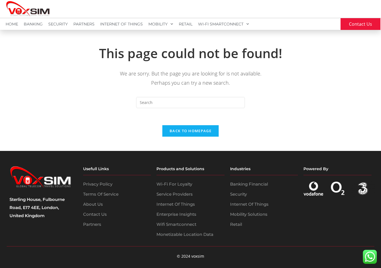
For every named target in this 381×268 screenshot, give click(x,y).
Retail (185, 24)
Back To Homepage (190, 130)
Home (12, 24)
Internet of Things (175, 204)
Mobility (158, 24)
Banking (33, 24)
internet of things (249, 204)
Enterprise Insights (176, 214)
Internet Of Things (121, 24)
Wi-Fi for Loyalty (174, 184)
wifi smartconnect (176, 224)
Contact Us (95, 214)
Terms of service (101, 194)
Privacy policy (97, 184)
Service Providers (174, 194)
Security (58, 24)
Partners (84, 24)
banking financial (249, 184)
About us (93, 204)
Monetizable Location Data (184, 234)
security (238, 194)
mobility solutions (248, 214)
